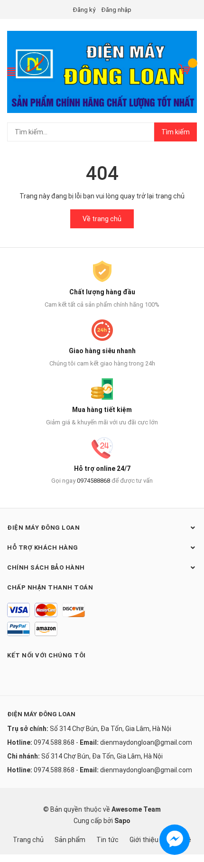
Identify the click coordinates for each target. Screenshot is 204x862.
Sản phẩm (70, 839)
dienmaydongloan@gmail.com (146, 742)
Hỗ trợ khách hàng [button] (42, 547)
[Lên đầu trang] (187, 817)
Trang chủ (28, 839)
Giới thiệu (144, 839)
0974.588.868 (54, 742)
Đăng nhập (116, 9)
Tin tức (107, 839)
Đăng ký (84, 9)
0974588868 (93, 480)
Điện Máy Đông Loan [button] (43, 527)
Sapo (122, 821)
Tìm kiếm (175, 132)
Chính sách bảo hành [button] (46, 567)
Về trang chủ (102, 219)
